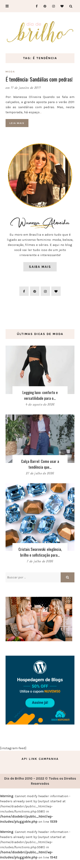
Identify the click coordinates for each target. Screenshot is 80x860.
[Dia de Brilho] (40, 32)
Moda (10, 71)
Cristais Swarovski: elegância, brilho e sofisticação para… (40, 552)
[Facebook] (35, 6)
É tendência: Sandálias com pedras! (39, 79)
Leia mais (17, 123)
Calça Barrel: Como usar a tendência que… (40, 464)
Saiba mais (40, 267)
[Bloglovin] (61, 6)
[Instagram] (52, 6)
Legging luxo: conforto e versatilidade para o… (40, 395)
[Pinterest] (43, 6)
